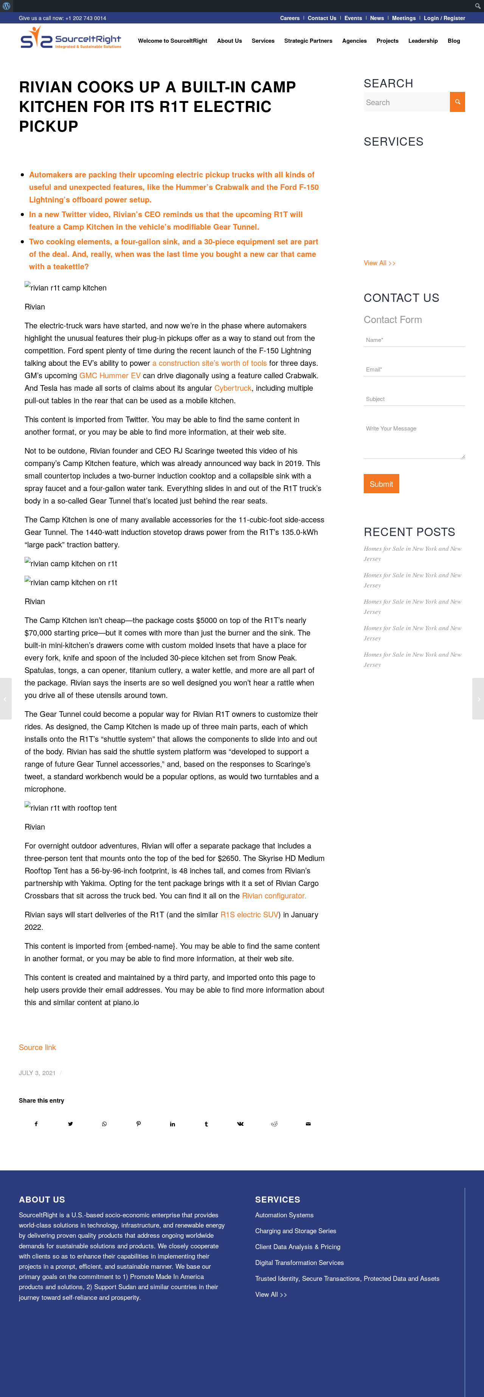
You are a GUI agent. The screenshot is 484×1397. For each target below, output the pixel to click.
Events (353, 18)
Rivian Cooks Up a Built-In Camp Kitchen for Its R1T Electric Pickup (157, 105)
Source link (37, 1046)
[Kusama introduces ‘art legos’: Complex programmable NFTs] (478, 698)
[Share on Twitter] (70, 1124)
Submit (381, 483)
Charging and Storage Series (404, 174)
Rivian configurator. (274, 895)
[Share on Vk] (241, 1124)
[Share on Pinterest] (138, 1124)
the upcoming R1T (256, 213)
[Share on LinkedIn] (172, 1124)
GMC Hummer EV (111, 375)
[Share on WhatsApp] (104, 1124)
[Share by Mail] (308, 1124)
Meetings (404, 18)
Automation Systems (393, 158)
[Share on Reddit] (274, 1124)
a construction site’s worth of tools (209, 362)
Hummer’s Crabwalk (212, 186)
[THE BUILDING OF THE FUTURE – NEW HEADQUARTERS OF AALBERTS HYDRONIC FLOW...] (6, 698)
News (377, 18)
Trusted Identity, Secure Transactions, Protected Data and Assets (411, 234)
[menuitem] (6, 6)
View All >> (380, 262)
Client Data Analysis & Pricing (406, 189)
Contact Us (322, 18)
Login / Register (444, 18)
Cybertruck (232, 387)
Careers (290, 18)
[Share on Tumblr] (206, 1124)
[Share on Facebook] (36, 1124)
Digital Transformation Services (408, 205)
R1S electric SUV (249, 914)
